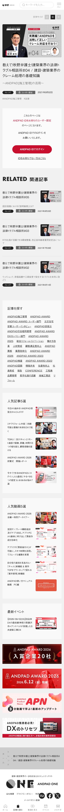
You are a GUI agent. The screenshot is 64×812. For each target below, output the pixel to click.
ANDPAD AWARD (40, 316)
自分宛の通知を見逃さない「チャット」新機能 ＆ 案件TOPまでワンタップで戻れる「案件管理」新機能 (19, 568)
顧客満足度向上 (33, 346)
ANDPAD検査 (14, 361)
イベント (46, 810)
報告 (19, 371)
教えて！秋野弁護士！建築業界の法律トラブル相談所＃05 (19, 195)
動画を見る (32, 810)
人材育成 (17, 346)
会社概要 (10, 794)
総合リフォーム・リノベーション (30, 341)
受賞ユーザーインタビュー (19, 326)
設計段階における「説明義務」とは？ (18, 206)
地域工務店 (44, 375)
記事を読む (18, 810)
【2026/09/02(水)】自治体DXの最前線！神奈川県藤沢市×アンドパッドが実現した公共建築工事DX (20, 624)
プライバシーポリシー (25, 794)
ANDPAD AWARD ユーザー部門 (24, 321)
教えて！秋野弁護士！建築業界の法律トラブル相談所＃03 (19, 228)
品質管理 (12, 375)
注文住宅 (48, 321)
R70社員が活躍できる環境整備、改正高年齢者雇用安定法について (31, 241)
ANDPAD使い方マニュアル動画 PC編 (19, 583)
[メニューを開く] (59, 5)
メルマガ (57, 810)
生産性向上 (44, 366)
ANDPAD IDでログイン (32, 149)
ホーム (3, 758)
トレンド (8, 92)
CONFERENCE (33, 371)
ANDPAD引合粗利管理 (19, 331)
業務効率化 (21, 351)
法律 (27, 99)
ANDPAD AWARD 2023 (30, 356)
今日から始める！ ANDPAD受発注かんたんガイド (20, 410)
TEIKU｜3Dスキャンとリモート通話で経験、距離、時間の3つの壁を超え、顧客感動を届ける (20, 444)
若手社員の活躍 (28, 375)
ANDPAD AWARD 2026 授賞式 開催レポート (19, 459)
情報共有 (30, 366)
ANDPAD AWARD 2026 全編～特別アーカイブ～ (19, 515)
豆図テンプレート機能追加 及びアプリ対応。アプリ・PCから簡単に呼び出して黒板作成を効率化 (20, 534)
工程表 (49, 371)
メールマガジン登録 (32, 800)
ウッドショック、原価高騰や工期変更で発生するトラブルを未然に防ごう (31, 278)
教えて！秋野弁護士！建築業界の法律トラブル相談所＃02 (19, 265)
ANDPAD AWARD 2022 (39, 361)
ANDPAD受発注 (43, 326)
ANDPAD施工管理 (12, 99)
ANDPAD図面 (14, 366)
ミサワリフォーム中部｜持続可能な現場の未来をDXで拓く (20, 427)
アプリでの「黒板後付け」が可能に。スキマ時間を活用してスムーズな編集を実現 (19, 551)
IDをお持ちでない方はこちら (32, 158)
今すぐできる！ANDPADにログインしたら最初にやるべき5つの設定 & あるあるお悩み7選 (20, 478)
